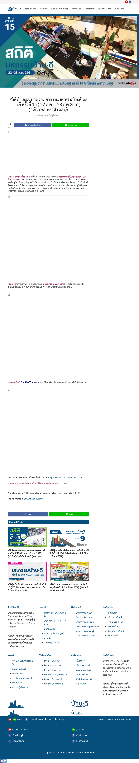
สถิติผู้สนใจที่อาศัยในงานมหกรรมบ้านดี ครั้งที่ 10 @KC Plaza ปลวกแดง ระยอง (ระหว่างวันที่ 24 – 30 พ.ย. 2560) (27, 587)
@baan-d (20, 719)
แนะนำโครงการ (19, 669)
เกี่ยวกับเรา (112, 613)
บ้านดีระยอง (41, 719)
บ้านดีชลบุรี (32, 719)
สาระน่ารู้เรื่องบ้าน (52, 642)
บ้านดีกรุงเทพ (50, 719)
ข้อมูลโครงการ (30, 9)
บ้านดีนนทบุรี (60, 719)
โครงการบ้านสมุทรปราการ (87, 626)
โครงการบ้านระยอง (84, 617)
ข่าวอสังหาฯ (49, 638)
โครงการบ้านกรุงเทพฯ (85, 622)
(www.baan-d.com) (33, 498)
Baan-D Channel (20, 729)
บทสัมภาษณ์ (49, 629)
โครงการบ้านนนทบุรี (85, 631)
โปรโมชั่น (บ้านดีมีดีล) (59, 9)
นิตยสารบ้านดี (114, 626)
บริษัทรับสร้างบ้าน (104, 9)
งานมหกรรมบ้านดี (115, 622)
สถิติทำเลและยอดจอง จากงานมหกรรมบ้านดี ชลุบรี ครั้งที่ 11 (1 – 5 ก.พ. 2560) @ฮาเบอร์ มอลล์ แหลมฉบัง (69, 587)
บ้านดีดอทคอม (119, 9)
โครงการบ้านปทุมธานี (85, 635)
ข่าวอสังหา (90, 9)
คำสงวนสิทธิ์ (113, 635)
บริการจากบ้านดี (115, 617)
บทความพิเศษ (77, 9)
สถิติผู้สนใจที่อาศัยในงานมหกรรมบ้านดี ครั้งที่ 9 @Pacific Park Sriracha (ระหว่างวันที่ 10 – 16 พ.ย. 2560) (69, 553)
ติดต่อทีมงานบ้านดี (116, 631)
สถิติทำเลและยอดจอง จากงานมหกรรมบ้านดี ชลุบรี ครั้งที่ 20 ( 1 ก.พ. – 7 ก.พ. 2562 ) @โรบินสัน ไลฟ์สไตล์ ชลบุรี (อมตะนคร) (26, 553)
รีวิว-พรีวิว (43, 9)
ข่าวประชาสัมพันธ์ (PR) (54, 633)
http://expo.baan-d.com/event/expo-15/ (62, 477)
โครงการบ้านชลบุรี (84, 613)
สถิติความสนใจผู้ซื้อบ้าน (48, 115)
